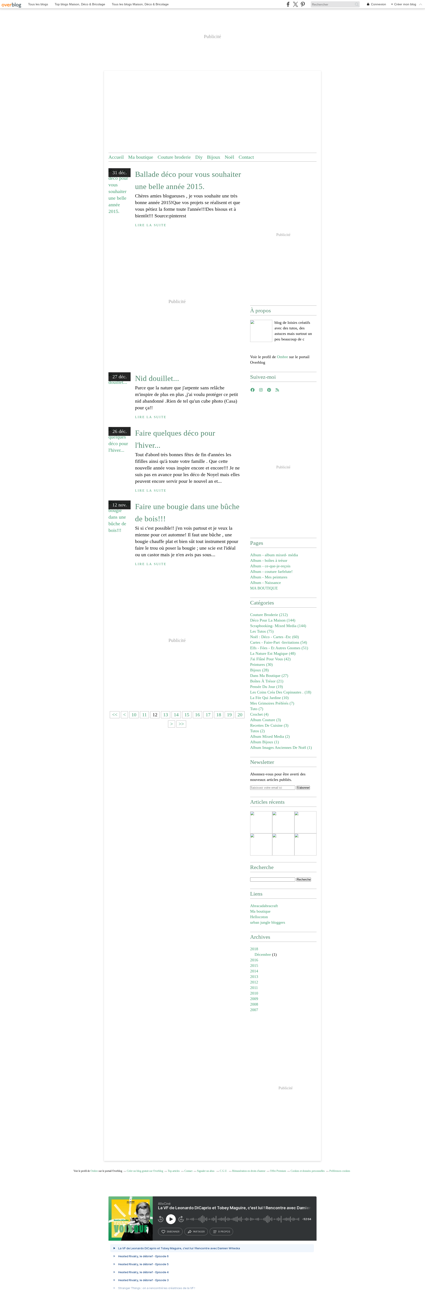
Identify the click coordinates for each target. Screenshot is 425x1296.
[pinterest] (302, 4)
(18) (280, 692)
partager (199, 1231)
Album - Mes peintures (268, 577)
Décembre (263, 954)
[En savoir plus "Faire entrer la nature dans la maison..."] (305, 844)
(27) (269, 675)
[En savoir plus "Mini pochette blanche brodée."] (283, 844)
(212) (269, 614)
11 (144, 714)
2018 (254, 949)
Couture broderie (174, 157)
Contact (246, 157)
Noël (229, 157)
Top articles (174, 1170)
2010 (254, 993)
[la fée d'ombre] (261, 331)
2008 (254, 1004)
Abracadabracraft (264, 906)
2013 (254, 976)
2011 (254, 987)
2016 (254, 960)
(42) (270, 659)
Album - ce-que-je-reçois (270, 566)
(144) (272, 620)
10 (133, 714)
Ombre (282, 357)
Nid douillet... (157, 378)
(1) (264, 742)
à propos (224, 1231)
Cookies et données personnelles (308, 1170)
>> (181, 724)
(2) (257, 731)
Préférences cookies (339, 1170)
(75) (262, 631)
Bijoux (213, 157)
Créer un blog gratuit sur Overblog (145, 1170)
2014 (254, 971)
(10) (269, 697)
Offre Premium (278, 1170)
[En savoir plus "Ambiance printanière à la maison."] (261, 844)
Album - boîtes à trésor (268, 560)
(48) (273, 653)
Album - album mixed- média (274, 555)
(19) (266, 686)
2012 (254, 982)
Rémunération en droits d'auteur (248, 1170)
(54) (278, 642)
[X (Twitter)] (295, 4)
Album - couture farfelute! (271, 571)
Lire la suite (150, 225)
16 (197, 714)
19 (229, 714)
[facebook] (288, 4)
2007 (254, 1010)
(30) (261, 664)
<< (114, 714)
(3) (265, 720)
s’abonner (173, 1231)
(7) (272, 703)
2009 (254, 999)
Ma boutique (140, 157)
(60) (274, 637)
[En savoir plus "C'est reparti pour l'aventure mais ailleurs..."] (261, 822)
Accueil (116, 157)
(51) (279, 648)
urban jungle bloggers (267, 922)
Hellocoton (259, 917)
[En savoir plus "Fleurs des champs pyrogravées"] (305, 822)
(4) (259, 714)
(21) (266, 681)
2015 (254, 965)
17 (208, 714)
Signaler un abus (206, 1170)
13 (165, 714)
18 (218, 714)
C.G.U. (224, 1170)
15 (186, 714)
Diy (199, 157)
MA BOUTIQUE (264, 588)
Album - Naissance (265, 582)
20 (240, 714)
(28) (259, 670)
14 (176, 714)
